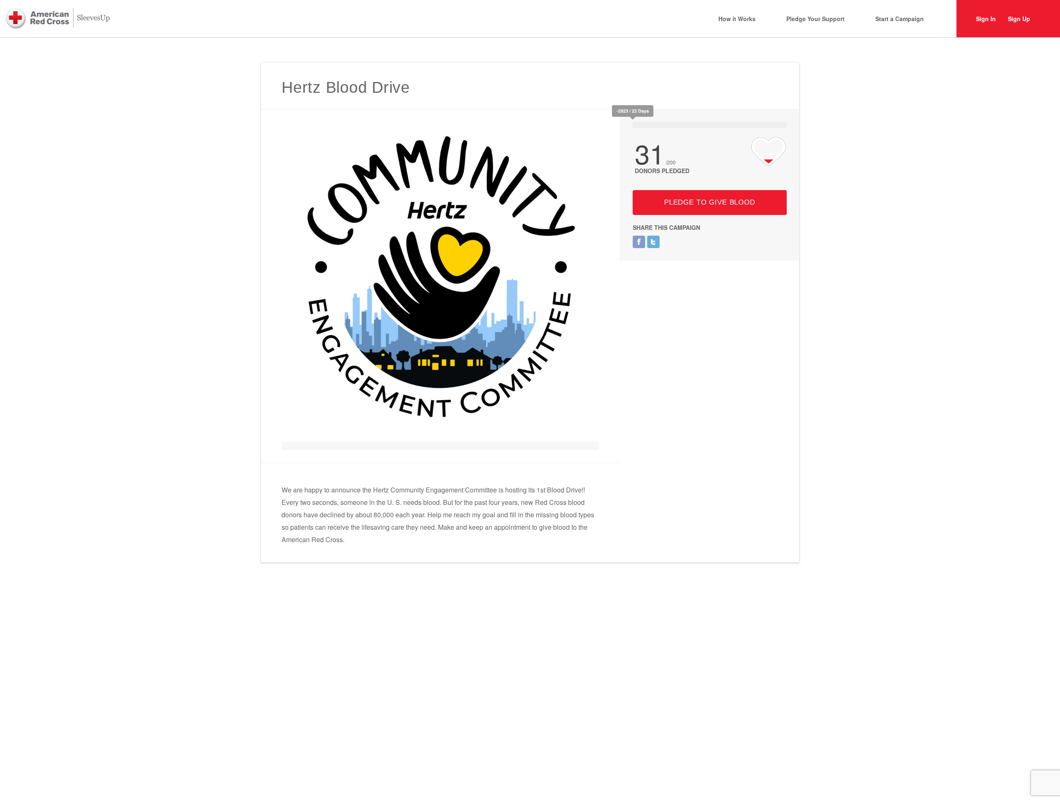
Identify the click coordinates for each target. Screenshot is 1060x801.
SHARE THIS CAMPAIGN (666, 227)
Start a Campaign (899, 18)
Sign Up (1019, 18)
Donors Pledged (662, 170)
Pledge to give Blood (709, 202)
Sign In (986, 18)
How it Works (737, 18)
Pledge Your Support (815, 18)
